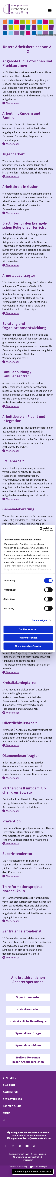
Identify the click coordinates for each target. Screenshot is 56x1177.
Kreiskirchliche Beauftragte (28, 1021)
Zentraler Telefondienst (22, 931)
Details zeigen (39, 620)
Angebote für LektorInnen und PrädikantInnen (27, 63)
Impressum (28, 1159)
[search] (4, 1120)
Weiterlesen (10, 103)
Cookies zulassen (28, 629)
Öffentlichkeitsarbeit (19, 722)
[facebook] (6, 1146)
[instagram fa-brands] (13, 1146)
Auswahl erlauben (28, 637)
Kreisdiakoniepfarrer (19, 682)
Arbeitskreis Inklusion (20, 186)
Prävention (11, 821)
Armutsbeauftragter (18, 275)
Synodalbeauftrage (28, 1033)
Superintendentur (17, 853)
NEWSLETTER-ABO (12, 1099)
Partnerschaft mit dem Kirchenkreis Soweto (24, 790)
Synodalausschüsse (28, 1045)
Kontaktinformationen (19, 1154)
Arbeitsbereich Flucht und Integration (23, 418)
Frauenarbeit (13, 461)
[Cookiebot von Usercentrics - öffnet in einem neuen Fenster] (40, 529)
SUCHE (6, 1113)
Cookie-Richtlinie (38, 1154)
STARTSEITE (9, 1077)
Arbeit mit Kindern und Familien (21, 115)
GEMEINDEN (9, 1084)
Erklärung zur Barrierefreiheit (27, 1157)
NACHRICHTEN (10, 1091)
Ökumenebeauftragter (20, 755)
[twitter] (20, 1146)
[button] (46, 10)
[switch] (48, 589)
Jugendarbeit (13, 154)
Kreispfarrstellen (28, 1009)
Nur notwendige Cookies (28, 646)
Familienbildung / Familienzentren (16, 373)
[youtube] (27, 1146)
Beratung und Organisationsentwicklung (24, 325)
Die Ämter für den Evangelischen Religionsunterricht (24, 225)
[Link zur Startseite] (18, 9)
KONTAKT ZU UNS (12, 1106)
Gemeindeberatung (18, 509)
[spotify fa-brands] (34, 1146)
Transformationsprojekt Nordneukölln (22, 888)
